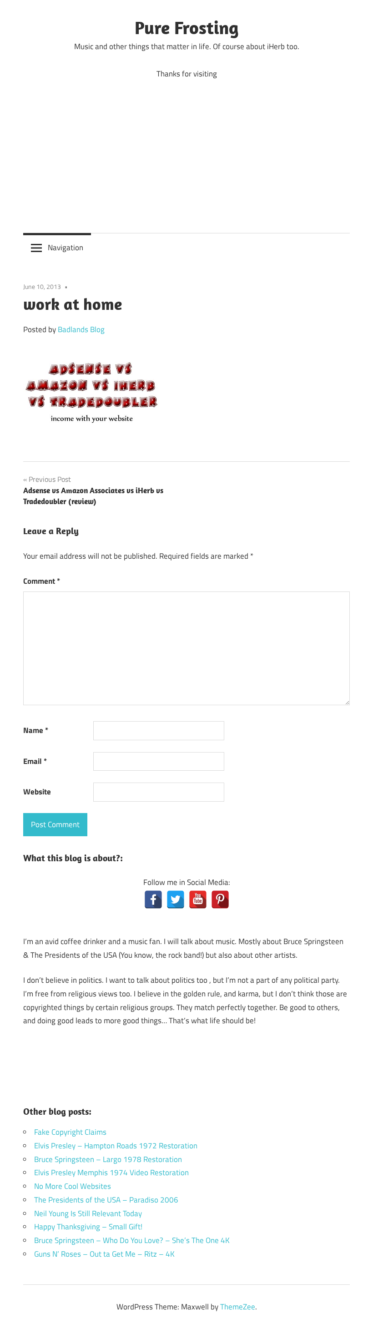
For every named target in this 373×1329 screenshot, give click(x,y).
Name (35, 730)
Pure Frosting (187, 27)
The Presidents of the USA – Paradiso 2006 (106, 1200)
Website (37, 792)
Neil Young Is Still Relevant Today (88, 1213)
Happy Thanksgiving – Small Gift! (88, 1227)
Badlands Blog (81, 329)
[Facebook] (153, 899)
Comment (41, 581)
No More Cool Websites (72, 1186)
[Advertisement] (186, 149)
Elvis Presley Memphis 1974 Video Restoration (111, 1172)
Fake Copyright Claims (70, 1132)
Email (35, 761)
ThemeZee (237, 1307)
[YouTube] (198, 899)
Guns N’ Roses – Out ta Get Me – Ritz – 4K (104, 1254)
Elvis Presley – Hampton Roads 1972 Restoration (115, 1146)
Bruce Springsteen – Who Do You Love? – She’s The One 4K (132, 1240)
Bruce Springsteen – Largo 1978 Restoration (108, 1159)
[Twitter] (175, 899)
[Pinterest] (220, 899)
